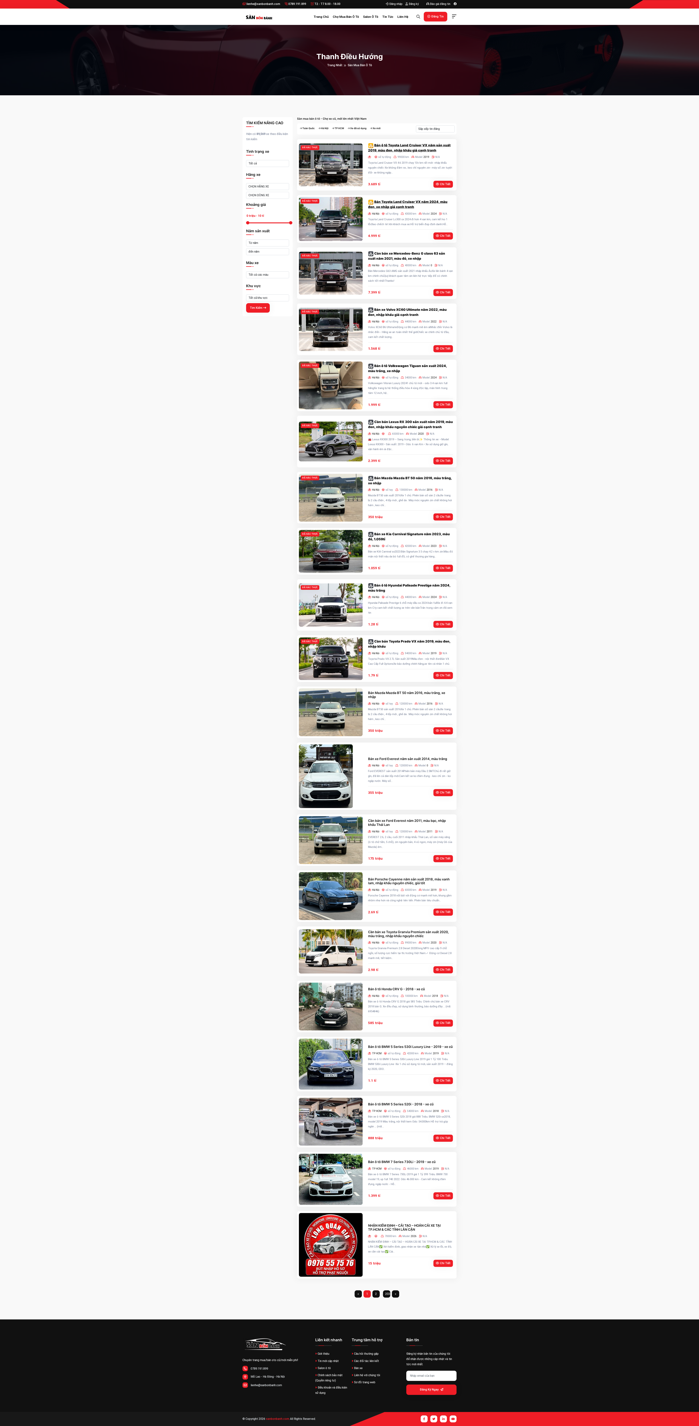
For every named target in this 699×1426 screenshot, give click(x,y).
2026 (413, 1236)
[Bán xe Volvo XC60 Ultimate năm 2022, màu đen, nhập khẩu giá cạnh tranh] (331, 329)
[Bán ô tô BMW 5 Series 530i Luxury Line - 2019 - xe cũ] (331, 1064)
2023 (434, 546)
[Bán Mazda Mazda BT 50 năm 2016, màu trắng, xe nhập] (331, 498)
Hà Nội (324, 128)
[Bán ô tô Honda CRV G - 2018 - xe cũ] (331, 1006)
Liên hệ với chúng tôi (367, 1375)
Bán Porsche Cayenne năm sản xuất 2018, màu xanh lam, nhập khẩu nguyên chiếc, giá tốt (409, 881)
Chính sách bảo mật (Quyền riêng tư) (329, 1377)
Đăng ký (413, 4)
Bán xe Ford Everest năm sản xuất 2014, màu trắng (407, 759)
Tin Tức (387, 17)
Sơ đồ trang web (364, 1382)
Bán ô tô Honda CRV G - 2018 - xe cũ (396, 989)
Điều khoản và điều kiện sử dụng (331, 1390)
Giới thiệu (323, 1353)
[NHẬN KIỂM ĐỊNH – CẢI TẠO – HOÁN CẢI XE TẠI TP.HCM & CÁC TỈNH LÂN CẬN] (331, 1245)
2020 (421, 433)
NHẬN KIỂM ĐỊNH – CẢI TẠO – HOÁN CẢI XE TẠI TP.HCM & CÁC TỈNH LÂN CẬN (404, 1227)
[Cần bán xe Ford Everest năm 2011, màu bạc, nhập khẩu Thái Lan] (331, 840)
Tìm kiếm (256, 308)
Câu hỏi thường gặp (366, 1353)
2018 (435, 995)
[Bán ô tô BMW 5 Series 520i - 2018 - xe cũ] (331, 1122)
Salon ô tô (370, 17)
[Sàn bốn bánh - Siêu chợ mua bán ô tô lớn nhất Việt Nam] (260, 16)
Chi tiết (445, 184)
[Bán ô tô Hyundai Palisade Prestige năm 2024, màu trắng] (331, 605)
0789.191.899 (297, 4)
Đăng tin (437, 16)
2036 (387, 1294)
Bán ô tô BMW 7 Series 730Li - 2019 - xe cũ (402, 1162)
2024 (434, 213)
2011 (430, 831)
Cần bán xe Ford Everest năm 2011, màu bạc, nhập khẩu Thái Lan (407, 823)
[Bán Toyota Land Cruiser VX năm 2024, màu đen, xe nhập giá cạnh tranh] (331, 219)
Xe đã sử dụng (358, 128)
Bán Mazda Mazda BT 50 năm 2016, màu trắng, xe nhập (406, 695)
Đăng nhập (395, 4)
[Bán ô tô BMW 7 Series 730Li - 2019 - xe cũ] (331, 1179)
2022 (434, 321)
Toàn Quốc (308, 128)
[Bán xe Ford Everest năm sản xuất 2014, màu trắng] (326, 776)
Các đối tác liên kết (366, 1361)
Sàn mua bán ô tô (360, 65)
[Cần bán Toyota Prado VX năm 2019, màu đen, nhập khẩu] (331, 658)
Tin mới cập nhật (328, 1361)
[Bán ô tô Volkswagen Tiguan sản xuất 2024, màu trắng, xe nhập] (331, 385)
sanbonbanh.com (277, 1419)
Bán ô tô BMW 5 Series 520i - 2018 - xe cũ (401, 1104)
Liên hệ (402, 17)
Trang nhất (334, 65)
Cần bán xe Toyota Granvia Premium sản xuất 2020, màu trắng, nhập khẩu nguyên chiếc (408, 934)
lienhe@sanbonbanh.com (263, 4)
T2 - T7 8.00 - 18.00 (327, 4)
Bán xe (358, 1368)
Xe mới (376, 128)
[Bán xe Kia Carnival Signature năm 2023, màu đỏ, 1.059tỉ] (331, 551)
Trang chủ (321, 17)
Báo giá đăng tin (439, 4)
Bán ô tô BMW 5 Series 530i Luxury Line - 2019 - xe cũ (410, 1047)
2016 (430, 489)
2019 (426, 156)
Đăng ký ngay (429, 1389)
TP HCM (339, 128)
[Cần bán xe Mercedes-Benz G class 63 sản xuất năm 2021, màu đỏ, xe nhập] (331, 273)
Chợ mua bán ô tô (346, 17)
